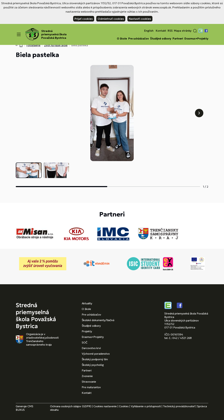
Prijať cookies (84, 18)
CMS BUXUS (24, 408)
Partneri (178, 38)
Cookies (124, 406)
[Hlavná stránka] (21, 45)
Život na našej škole (56, 45)
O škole (122, 38)
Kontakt (161, 30)
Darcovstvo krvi (91, 348)
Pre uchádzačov (138, 38)
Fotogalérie (33, 45)
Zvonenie (87, 376)
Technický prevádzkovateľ (179, 406)
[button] (195, 31)
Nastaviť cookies (140, 18)
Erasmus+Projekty (196, 38)
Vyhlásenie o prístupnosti (146, 406)
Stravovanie (89, 381)
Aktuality (87, 303)
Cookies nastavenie (105, 406)
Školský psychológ (93, 365)
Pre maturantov (91, 387)
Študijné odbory (160, 38)
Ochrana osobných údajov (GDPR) (70, 406)
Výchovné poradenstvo (96, 353)
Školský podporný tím (95, 359)
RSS (170, 30)
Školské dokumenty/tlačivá (98, 320)
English (148, 30)
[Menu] (19, 34)
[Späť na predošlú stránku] (17, 45)
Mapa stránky (182, 30)
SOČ (84, 342)
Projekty (87, 331)
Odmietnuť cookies (111, 18)
